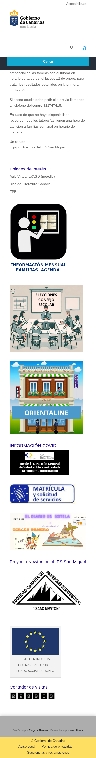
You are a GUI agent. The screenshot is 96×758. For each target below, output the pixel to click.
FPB (13, 192)
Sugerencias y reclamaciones (48, 752)
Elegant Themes (38, 730)
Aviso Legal (26, 746)
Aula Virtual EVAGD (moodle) (32, 176)
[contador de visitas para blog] (32, 698)
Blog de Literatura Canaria (30, 184)
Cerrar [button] (48, 61)
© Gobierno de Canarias (48, 741)
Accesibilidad (76, 4)
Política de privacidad (57, 746)
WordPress (76, 730)
